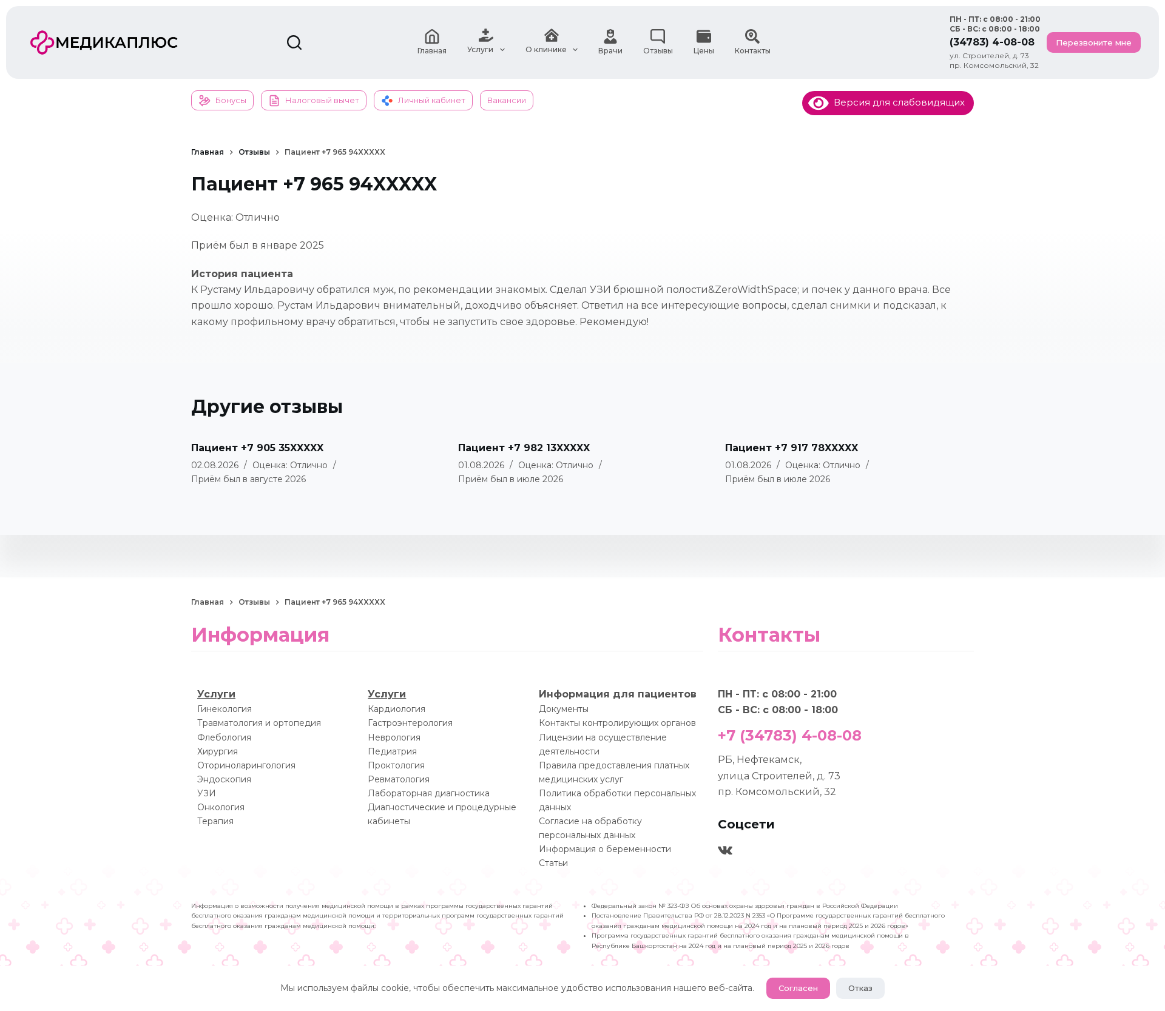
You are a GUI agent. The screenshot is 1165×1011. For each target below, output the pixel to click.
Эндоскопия (224, 779)
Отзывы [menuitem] (658, 50)
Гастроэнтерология (410, 722)
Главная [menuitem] (432, 50)
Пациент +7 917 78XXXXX (791, 448)
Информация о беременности (605, 849)
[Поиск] (294, 42)
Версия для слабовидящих (897, 102)
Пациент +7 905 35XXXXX (257, 448)
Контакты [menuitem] (753, 50)
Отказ (860, 988)
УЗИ (206, 793)
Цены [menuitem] (704, 50)
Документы (564, 709)
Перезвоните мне (1094, 42)
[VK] (725, 850)
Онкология (221, 807)
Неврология (394, 737)
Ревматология (399, 779)
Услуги (216, 694)
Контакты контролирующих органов (617, 722)
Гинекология (224, 709)
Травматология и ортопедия (259, 722)
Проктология (396, 765)
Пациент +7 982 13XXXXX (524, 448)
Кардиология (396, 709)
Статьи (553, 863)
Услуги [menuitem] (480, 49)
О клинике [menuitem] (546, 49)
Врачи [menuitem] (610, 50)
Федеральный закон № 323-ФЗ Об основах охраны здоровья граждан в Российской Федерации (745, 906)
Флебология (224, 737)
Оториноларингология (246, 765)
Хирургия (217, 751)
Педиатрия (392, 751)
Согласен (798, 988)
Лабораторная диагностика (429, 793)
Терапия (215, 821)
